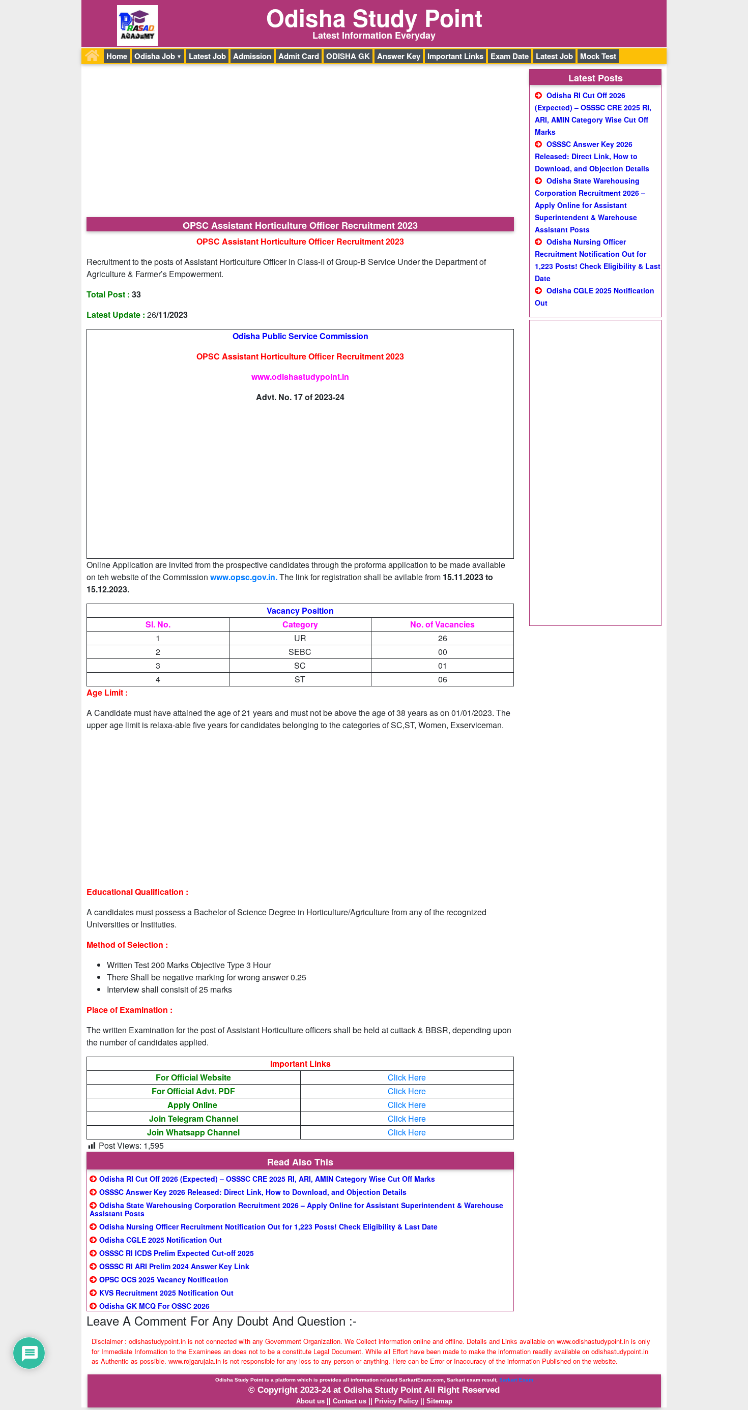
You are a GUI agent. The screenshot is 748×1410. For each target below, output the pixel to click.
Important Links (455, 56)
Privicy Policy (396, 1401)
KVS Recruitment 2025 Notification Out (166, 1292)
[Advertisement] (300, 142)
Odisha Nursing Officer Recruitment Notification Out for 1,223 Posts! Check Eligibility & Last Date (268, 1226)
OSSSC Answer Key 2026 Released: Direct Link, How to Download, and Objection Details (253, 1192)
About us (310, 1401)
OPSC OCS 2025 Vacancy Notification (163, 1279)
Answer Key (398, 56)
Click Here (407, 1077)
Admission (252, 56)
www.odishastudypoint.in (300, 376)
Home (116, 56)
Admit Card (298, 56)
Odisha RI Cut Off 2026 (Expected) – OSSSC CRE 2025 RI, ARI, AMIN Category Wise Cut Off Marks (267, 1179)
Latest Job (207, 56)
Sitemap (439, 1401)
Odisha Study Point (374, 17)
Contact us (349, 1401)
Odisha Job (154, 56)
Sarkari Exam (516, 1380)
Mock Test (598, 56)
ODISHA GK (348, 56)
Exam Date (510, 56)
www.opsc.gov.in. (243, 577)
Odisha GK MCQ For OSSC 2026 (154, 1306)
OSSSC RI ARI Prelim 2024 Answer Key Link (174, 1266)
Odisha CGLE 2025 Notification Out (160, 1240)
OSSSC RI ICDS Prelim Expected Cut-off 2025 (176, 1253)
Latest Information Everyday (374, 35)
